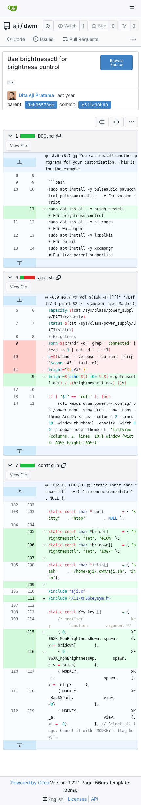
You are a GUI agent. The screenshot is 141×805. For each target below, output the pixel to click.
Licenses (77, 799)
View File (18, 145)
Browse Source (117, 62)
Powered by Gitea (30, 782)
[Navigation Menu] (132, 8)
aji (16, 26)
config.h (48, 465)
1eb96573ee (41, 104)
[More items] (133, 39)
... (11, 82)
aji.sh (46, 277)
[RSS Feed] (48, 25)
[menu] (131, 122)
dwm (30, 26)
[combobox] (102, 122)
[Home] (12, 8)
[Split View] (117, 122)
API (94, 799)
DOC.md (46, 136)
